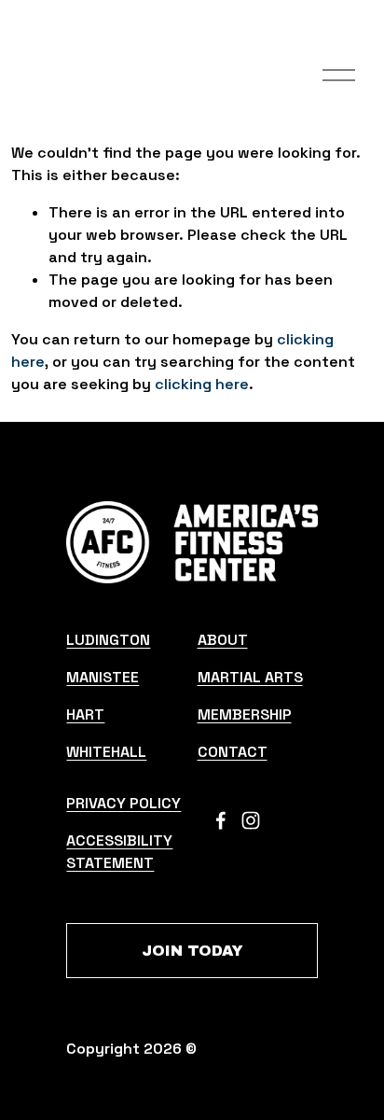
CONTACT (232, 752)
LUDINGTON (108, 640)
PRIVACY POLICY (123, 803)
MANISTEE (102, 677)
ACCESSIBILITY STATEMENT (119, 852)
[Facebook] (221, 820)
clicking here (202, 384)
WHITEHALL (106, 752)
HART (85, 714)
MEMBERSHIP (245, 714)
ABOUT (223, 640)
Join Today (192, 951)
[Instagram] (250, 820)
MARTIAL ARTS (250, 677)
